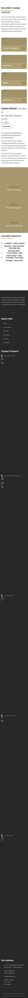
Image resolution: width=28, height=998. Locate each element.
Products (6, 331)
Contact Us (6, 342)
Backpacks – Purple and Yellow (14, 246)
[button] (21, 240)
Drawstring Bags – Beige (14, 256)
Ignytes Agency (17, 996)
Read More (6, 126)
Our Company (7, 327)
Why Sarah (6, 335)
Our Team (6, 339)
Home (5, 323)
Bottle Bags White (14, 251)
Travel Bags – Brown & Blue (14, 260)
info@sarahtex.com (9, 976)
